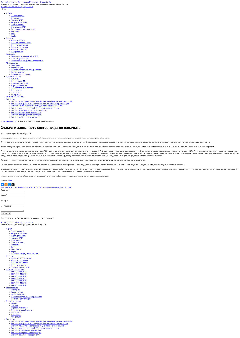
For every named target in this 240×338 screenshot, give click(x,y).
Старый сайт (45, 2)
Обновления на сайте (20, 267)
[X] (13, 184)
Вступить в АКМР (19, 22)
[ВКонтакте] (2, 184)
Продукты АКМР (18, 81)
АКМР (9, 13)
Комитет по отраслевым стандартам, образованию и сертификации (39, 323)
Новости (9, 38)
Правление (15, 18)
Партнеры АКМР (18, 27)
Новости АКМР (18, 40)
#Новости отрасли (44, 187)
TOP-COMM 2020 (18, 285)
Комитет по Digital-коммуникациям (26, 112)
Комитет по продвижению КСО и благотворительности (35, 108)
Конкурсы (15, 65)
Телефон (4, 200)
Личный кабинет (8, 2)
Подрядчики (16, 90)
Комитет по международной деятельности (29, 110)
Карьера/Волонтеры (19, 85)
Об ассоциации (17, 16)
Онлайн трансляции (19, 58)
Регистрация (23, 2)
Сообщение (6, 206)
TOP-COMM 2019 (18, 283)
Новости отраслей (18, 49)
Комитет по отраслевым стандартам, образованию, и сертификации (40, 103)
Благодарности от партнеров (23, 29)
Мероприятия (12, 63)
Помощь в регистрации (21, 74)
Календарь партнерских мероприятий (27, 61)
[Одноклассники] (6, 184)
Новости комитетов (19, 45)
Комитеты (10, 99)
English (14, 36)
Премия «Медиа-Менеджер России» (26, 70)
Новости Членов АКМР (21, 258)
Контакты (33, 2)
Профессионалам (13, 76)
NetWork (14, 79)
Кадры (14, 303)
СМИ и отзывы (17, 25)
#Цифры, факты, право (62, 187)
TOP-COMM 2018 (18, 281)
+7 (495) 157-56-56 (9, 7)
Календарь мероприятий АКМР (24, 56)
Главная (4, 121)
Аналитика (15, 92)
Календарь (10, 54)
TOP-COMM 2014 (18, 272)
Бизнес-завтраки (18, 72)
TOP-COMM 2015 (18, 274)
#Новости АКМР (29, 187)
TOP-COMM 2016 (18, 276)
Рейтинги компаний (19, 83)
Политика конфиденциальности (24, 254)
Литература (16, 94)
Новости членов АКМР (21, 43)
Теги (13, 34)
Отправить (6, 213)
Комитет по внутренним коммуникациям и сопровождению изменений (41, 101)
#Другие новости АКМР (11, 187)
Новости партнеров (19, 47)
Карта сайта (16, 249)
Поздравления (17, 52)
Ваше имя (6, 190)
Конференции (17, 67)
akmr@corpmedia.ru (25, 7)
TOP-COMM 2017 (18, 278)
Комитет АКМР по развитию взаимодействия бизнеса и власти (38, 326)
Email (4, 196)
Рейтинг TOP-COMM (15, 97)
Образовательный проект (22, 88)
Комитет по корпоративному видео (26, 115)
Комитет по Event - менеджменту (25, 117)
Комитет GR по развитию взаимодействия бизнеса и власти (36, 106)
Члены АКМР (17, 20)
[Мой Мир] (9, 184)
